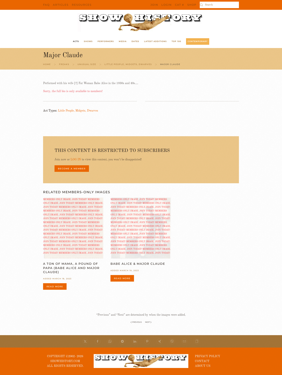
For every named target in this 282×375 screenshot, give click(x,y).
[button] (197, 341)
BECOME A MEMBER (72, 168)
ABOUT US (202, 366)
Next (147, 322)
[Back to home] (141, 22)
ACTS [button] (76, 41)
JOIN (154, 4)
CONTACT (202, 361)
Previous (137, 322)
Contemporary (198, 41)
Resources (82, 4)
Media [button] (123, 41)
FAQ (46, 4)
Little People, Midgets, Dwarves (78, 110)
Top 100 (176, 41)
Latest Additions (155, 41)
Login (166, 4)
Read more (55, 286)
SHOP (191, 4)
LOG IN (75, 159)
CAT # (179, 4)
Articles (61, 4)
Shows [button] (88, 41)
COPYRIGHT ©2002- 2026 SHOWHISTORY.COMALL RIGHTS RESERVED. (65, 361)
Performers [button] (106, 41)
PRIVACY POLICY (207, 356)
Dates (135, 41)
